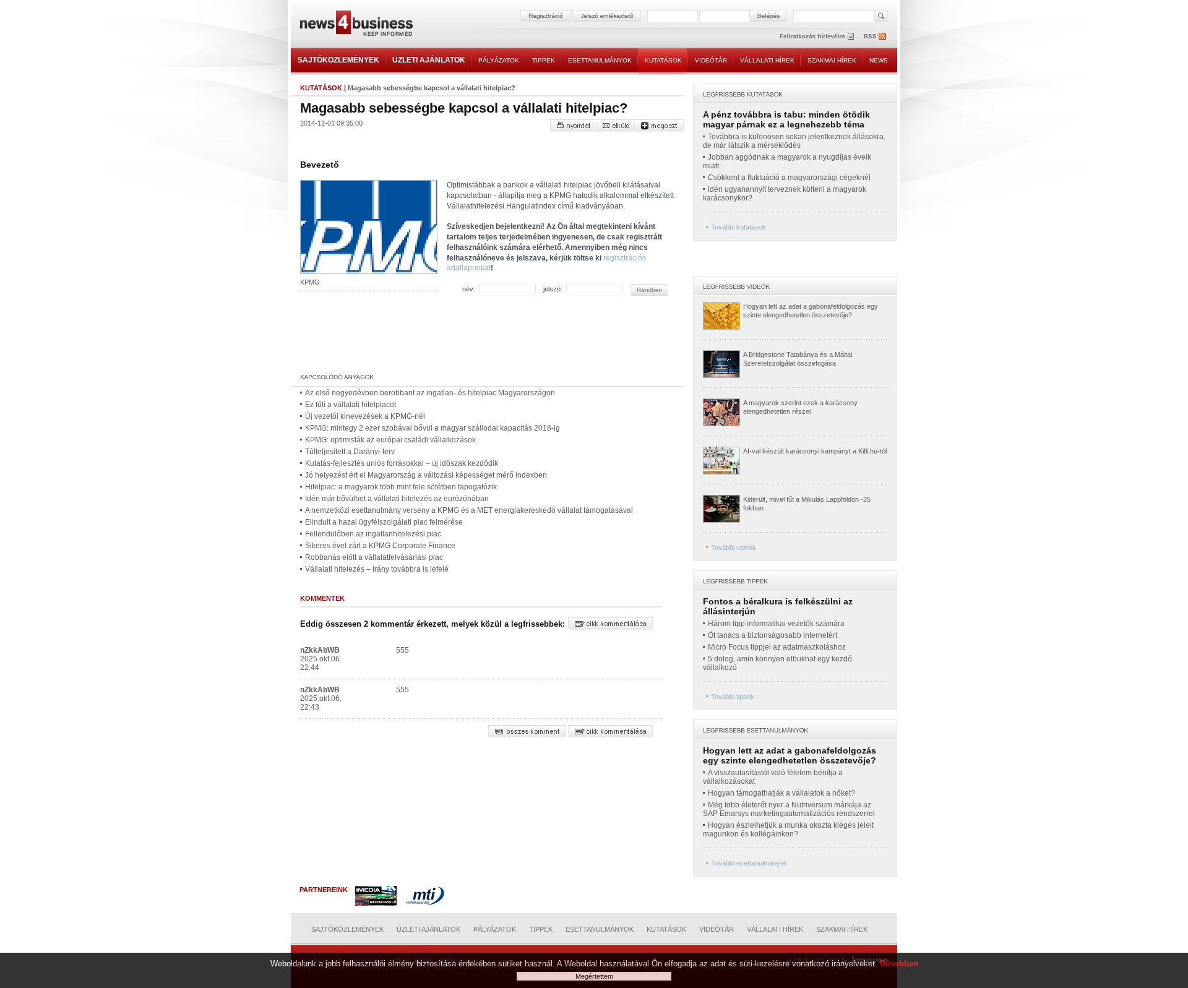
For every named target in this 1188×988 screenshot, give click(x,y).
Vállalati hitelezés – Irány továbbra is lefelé (377, 569)
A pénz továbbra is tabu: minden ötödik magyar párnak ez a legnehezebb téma (786, 119)
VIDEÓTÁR (711, 60)
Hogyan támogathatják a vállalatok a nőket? (781, 793)
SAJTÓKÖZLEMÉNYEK (338, 60)
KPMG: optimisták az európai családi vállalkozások (390, 440)
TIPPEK (543, 60)
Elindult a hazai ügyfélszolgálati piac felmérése (384, 522)
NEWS (878, 60)
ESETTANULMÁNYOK (600, 60)
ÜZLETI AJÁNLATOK (428, 60)
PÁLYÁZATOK (498, 60)
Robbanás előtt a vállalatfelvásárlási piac (374, 557)
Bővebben (899, 963)
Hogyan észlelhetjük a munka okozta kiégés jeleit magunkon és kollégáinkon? (788, 829)
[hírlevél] (817, 36)
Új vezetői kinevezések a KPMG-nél (365, 416)
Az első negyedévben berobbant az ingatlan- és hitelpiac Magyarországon (430, 393)
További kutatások (738, 227)
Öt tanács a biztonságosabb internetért (772, 635)
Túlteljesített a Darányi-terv (350, 451)
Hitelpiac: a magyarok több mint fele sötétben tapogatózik (401, 487)
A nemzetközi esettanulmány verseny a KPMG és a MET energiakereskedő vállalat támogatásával (469, 510)
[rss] (875, 36)
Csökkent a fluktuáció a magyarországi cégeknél (789, 177)
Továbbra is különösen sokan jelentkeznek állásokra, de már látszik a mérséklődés (794, 141)
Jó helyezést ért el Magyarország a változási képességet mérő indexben (426, 475)
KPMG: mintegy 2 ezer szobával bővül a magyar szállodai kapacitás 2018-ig (432, 428)
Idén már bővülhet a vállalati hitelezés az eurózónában (397, 498)
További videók (733, 547)
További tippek (732, 696)
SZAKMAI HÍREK (831, 60)
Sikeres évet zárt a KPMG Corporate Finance (380, 545)
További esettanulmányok (749, 863)
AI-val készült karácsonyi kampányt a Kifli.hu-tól (815, 451)
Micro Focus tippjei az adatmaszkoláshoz (777, 647)
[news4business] (356, 25)
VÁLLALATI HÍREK (767, 60)
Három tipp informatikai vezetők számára (776, 623)
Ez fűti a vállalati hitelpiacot (350, 404)
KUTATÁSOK (663, 60)
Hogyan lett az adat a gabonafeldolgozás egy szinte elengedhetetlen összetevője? (789, 755)
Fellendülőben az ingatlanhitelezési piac (373, 534)
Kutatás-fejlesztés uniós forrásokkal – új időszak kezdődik (401, 463)
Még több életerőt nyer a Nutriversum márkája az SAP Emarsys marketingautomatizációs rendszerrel (789, 809)
